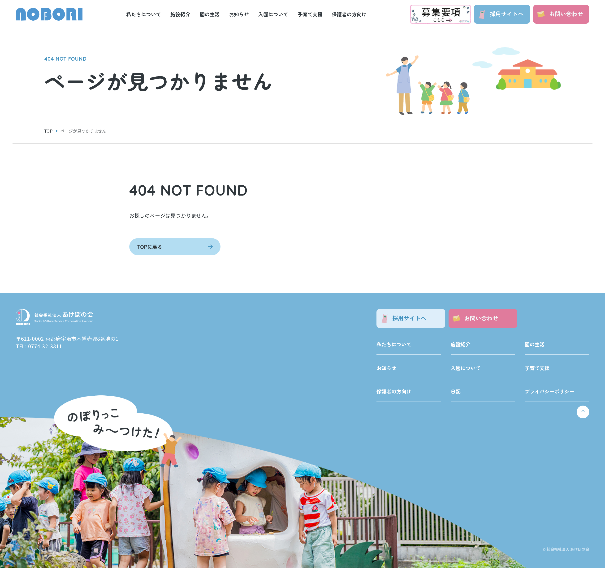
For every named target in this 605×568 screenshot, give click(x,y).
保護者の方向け (393, 391)
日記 (456, 391)
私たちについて (393, 344)
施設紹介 (461, 344)
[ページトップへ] (583, 412)
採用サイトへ (507, 13)
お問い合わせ (566, 13)
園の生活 (534, 344)
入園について (465, 367)
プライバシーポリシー (549, 391)
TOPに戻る (149, 246)
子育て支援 (537, 367)
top (48, 131)
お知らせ (386, 367)
